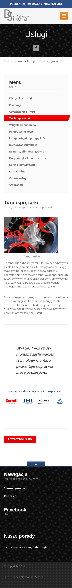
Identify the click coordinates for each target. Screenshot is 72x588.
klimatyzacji (22, 165)
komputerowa (27, 158)
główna (14, 488)
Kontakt (10, 496)
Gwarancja (16, 185)
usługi (20, 98)
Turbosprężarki (19, 118)
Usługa (31, 61)
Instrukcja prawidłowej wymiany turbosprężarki (32, 391)
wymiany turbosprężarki (30, 547)
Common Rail (23, 125)
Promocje (15, 105)
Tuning (17, 171)
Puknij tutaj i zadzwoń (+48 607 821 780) (36, 4)
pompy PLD (27, 138)
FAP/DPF (23, 111)
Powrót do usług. (19, 439)
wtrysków (23, 145)
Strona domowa (13, 61)
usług (18, 178)
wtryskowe (21, 131)
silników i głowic (26, 151)
